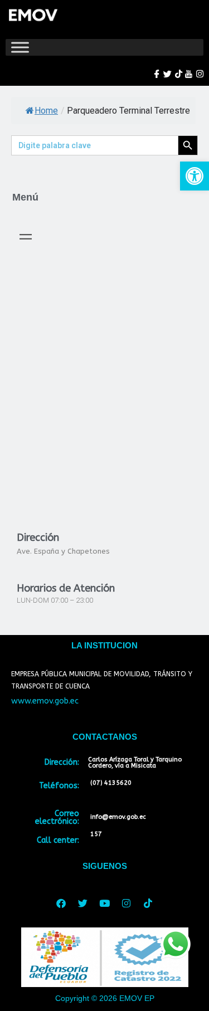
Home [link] (46, 110)
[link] (194, 176)
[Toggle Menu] (20, 47)
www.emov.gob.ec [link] (45, 701)
